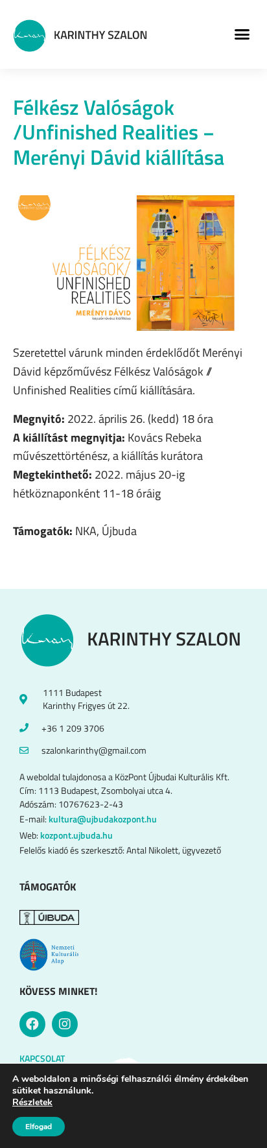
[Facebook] (32, 1024)
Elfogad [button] (38, 1126)
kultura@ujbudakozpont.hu (103, 819)
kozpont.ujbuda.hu (76, 835)
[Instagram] (65, 1024)
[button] (241, 34)
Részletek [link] (32, 1102)
